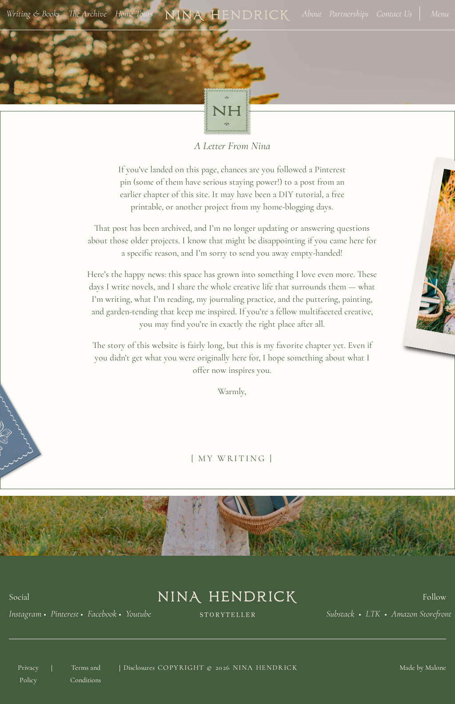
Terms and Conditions (85, 673)
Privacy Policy (28, 673)
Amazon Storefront (421, 613)
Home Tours (134, 13)
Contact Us (394, 13)
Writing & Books (33, 13)
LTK (373, 613)
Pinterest (65, 613)
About (312, 13)
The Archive (87, 13)
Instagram (25, 613)
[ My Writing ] (232, 458)
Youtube (138, 613)
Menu (440, 13)
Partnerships (348, 13)
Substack (340, 613)
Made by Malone (422, 667)
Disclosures (139, 667)
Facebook (102, 613)
